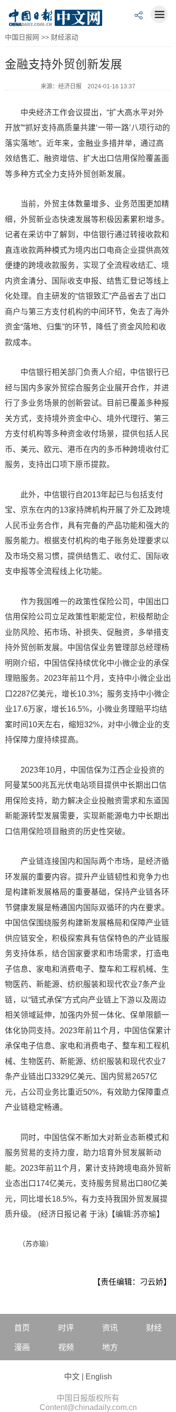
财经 (154, 1328)
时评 (66, 1328)
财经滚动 (64, 37)
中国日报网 (22, 37)
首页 (22, 1328)
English (99, 1376)
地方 (110, 1347)
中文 (72, 1376)
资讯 (110, 1328)
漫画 (22, 1347)
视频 (66, 1347)
